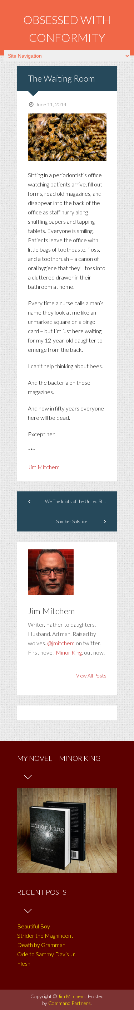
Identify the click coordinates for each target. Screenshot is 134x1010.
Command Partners (69, 1003)
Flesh (23, 963)
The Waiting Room (61, 78)
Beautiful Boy (33, 926)
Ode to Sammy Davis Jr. (46, 954)
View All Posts (91, 675)
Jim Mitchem (44, 466)
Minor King (69, 652)
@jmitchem (61, 643)
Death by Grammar (41, 944)
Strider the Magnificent (45, 935)
